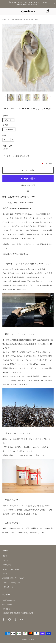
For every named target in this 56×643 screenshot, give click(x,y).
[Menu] (3, 11)
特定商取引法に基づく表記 (13, 578)
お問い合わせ (7, 587)
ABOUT (5, 560)
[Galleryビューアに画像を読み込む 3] (28, 97)
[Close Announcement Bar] (54, 4)
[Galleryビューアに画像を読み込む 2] (19, 97)
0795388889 (7, 604)
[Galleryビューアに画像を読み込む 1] (10, 97)
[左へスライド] (5, 97)
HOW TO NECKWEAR (10, 569)
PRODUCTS (6, 565)
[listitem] (28, 4)
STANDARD (9, 129)
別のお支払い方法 (28, 185)
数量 (4, 135)
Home (4, 19)
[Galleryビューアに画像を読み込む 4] (36, 97)
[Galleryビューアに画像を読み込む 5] (45, 97)
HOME (4, 556)
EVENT (5, 573)
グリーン (8, 120)
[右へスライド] (50, 97)
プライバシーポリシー (11, 582)
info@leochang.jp (8, 600)
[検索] (52, 11)
